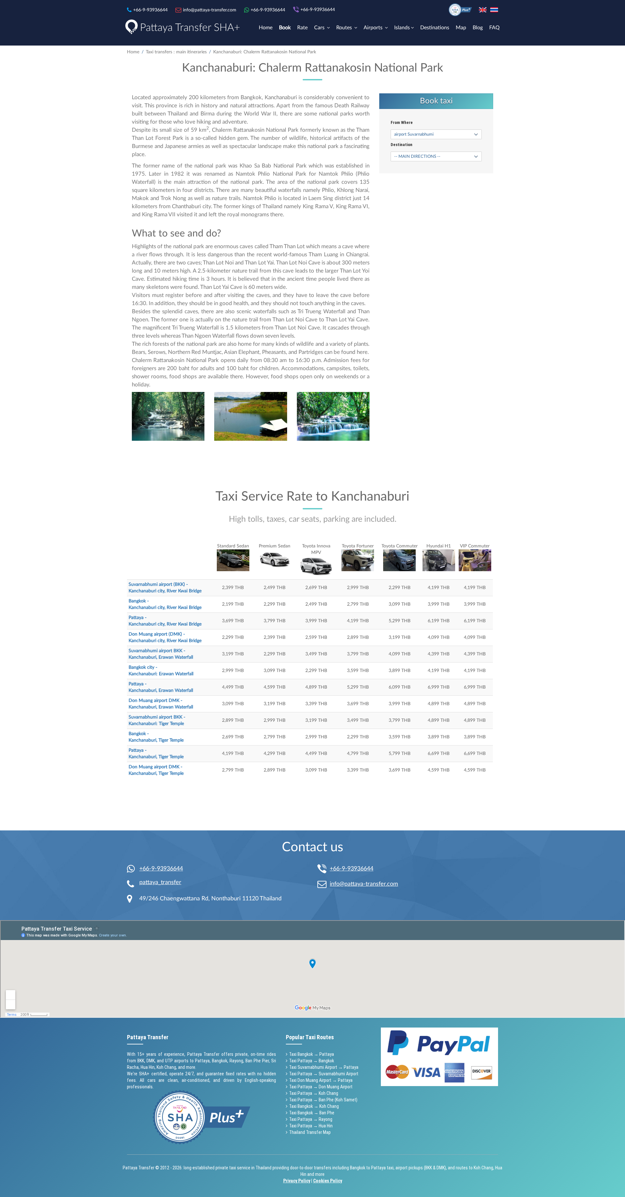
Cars (320, 27)
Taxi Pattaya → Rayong (310, 1119)
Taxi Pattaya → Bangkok (311, 1060)
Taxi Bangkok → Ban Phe (311, 1112)
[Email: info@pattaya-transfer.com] (323, 884)
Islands (402, 27)
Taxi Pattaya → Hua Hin (311, 1125)
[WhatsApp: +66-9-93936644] (133, 869)
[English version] (483, 9)
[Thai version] (494, 9)
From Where (402, 122)
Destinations (434, 27)
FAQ (494, 27)
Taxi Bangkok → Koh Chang (314, 1106)
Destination (401, 144)
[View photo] (168, 416)
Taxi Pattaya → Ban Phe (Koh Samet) (323, 1099)
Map (461, 27)
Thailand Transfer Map (310, 1132)
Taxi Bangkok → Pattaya (311, 1054)
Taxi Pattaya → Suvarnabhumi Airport (323, 1073)
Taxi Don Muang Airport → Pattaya (321, 1080)
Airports (374, 27)
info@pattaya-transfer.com (364, 884)
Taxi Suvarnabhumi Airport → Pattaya (323, 1067)
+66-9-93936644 (161, 869)
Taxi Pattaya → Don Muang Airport (321, 1086)
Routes (344, 27)
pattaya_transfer (160, 882)
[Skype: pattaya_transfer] (133, 884)
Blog (478, 27)
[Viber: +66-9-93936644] (323, 869)
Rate (302, 27)
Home (265, 27)
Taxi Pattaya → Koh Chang (313, 1093)
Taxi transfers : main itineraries (176, 52)
